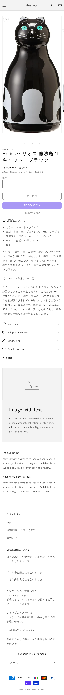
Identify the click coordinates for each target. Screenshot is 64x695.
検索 (9, 522)
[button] (4, 5)
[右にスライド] (39, 143)
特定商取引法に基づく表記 (21, 530)
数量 (4, 177)
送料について (14, 537)
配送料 (12, 172)
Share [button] (9, 357)
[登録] (53, 663)
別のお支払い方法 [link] (32, 213)
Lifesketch (27, 689)
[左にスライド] (24, 143)
